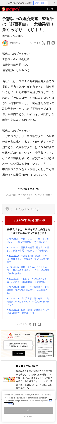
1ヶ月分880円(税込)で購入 (26, 220)
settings (28, 417)
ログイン (50, 9)
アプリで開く (40, 3)
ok (28, 410)
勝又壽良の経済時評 (13, 36)
